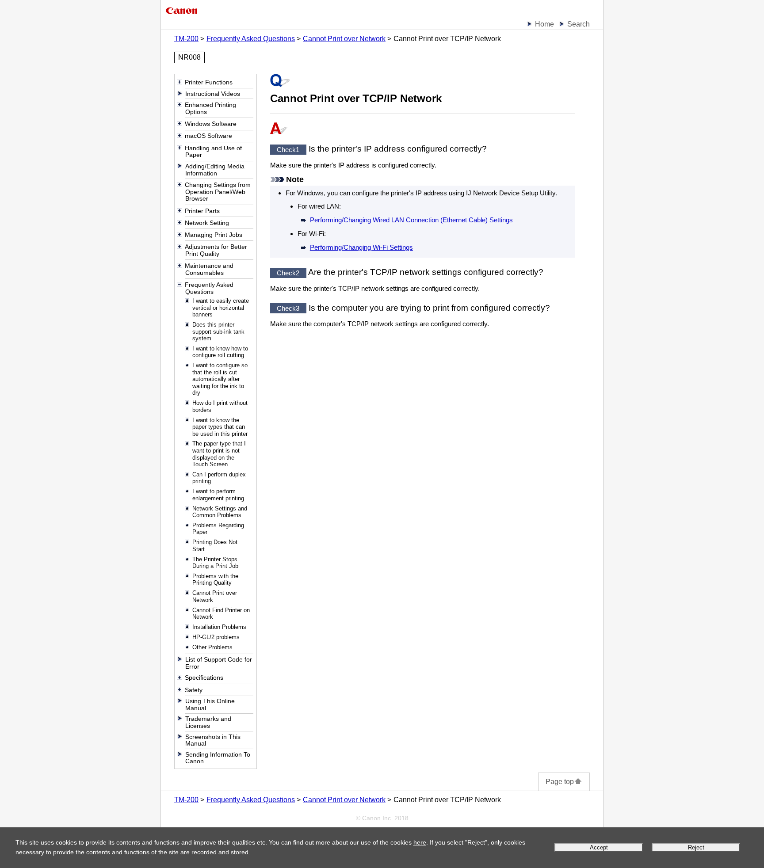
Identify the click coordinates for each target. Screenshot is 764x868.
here (419, 842)
